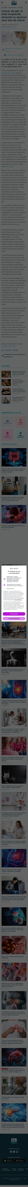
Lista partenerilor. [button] (18, 599)
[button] (14, 589)
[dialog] (14, 593)
